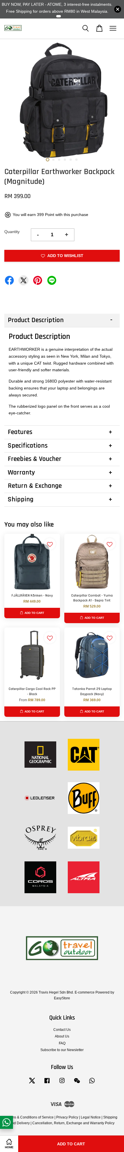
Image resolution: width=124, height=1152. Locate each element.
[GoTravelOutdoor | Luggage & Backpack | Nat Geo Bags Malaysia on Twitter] (32, 1083)
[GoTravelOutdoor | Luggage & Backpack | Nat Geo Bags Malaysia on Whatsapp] (92, 1083)
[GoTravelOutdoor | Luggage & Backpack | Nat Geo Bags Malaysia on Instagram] (62, 1083)
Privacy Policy (67, 1117)
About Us (62, 1036)
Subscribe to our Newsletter (62, 1050)
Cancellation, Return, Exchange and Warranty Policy (73, 1123)
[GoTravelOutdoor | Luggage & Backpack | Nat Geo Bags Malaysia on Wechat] (77, 1083)
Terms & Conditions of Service (30, 1117)
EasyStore (62, 998)
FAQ (62, 1043)
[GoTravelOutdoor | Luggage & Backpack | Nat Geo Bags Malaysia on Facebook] (47, 1083)
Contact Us (62, 1030)
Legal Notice (91, 1117)
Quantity (12, 231)
